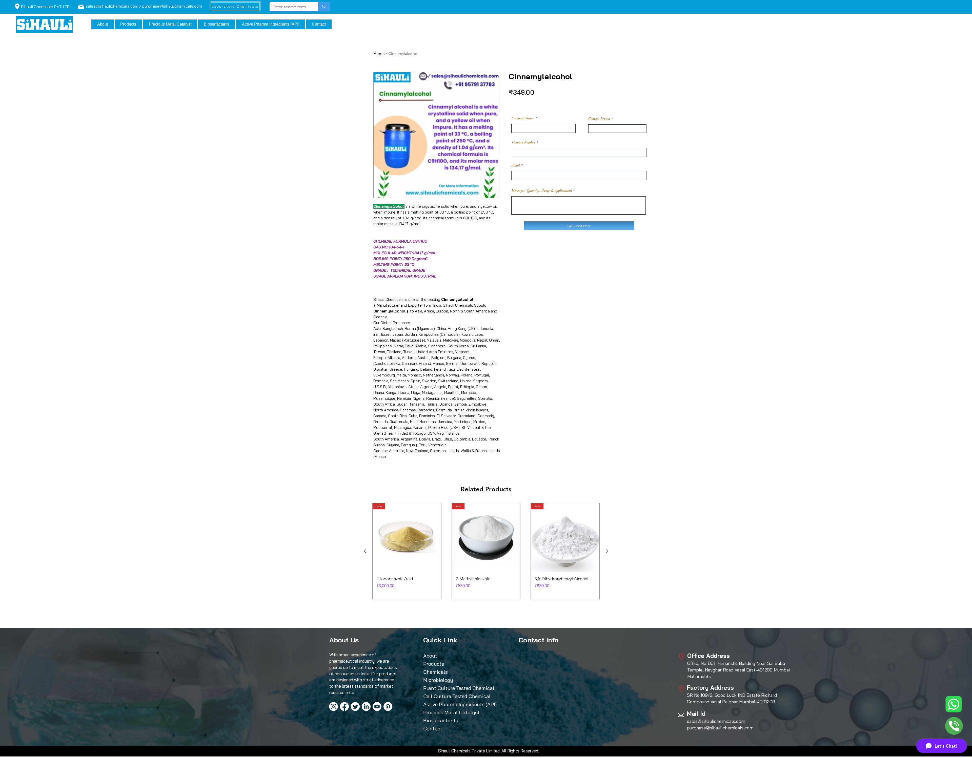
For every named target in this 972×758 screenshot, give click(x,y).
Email (515, 165)
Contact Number (523, 142)
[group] (486, 551)
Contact (432, 728)
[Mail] (17, 6)
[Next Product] (607, 551)
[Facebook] (344, 706)
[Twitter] (355, 706)
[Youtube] (377, 706)
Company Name (523, 118)
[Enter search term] (324, 6)
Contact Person (599, 118)
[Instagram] (333, 706)
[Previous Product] (365, 551)
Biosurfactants (440, 720)
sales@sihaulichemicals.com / (114, 6)
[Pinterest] (387, 706)
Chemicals (435, 672)
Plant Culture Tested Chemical (446, 688)
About (430, 655)
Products (433, 664)
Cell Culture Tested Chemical (446, 696)
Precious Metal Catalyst (446, 712)
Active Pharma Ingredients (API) (446, 704)
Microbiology (438, 680)
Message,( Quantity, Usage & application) (542, 190)
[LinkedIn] (366, 706)
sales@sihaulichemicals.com (716, 721)
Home (379, 53)
